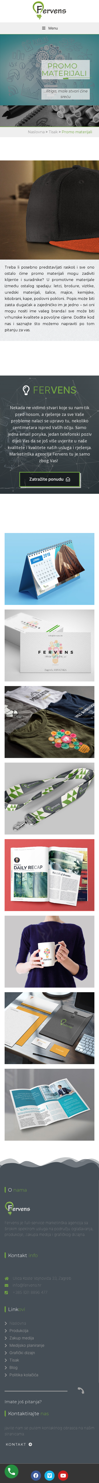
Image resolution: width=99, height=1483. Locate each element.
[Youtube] (63, 1476)
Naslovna (36, 132)
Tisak (53, 132)
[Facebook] (36, 1476)
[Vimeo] (49, 1476)
